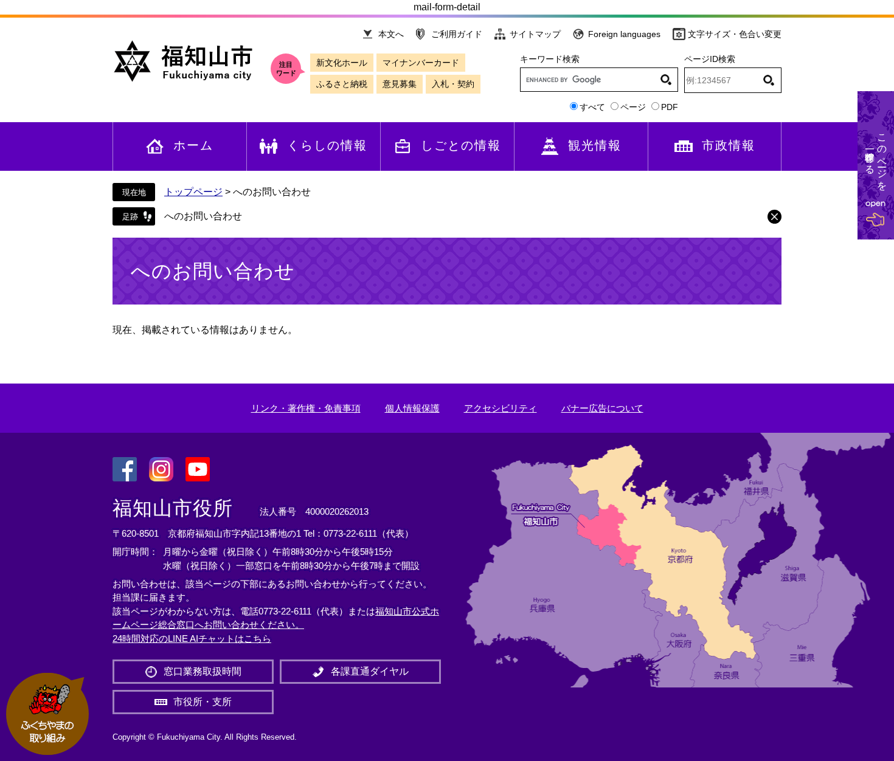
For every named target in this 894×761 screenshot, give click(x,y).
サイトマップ (535, 34)
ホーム (193, 145)
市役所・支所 (202, 702)
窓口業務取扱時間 (202, 671)
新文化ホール (341, 62)
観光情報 (595, 145)
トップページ (193, 192)
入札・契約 (453, 84)
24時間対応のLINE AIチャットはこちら (192, 638)
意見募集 (400, 84)
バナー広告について (602, 408)
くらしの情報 (327, 145)
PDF (669, 107)
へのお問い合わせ (203, 216)
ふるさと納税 (341, 84)
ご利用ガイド (456, 34)
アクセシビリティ (500, 408)
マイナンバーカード (421, 62)
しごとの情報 (461, 145)
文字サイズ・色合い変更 (734, 34)
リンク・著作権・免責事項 (306, 408)
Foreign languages (624, 34)
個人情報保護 (412, 408)
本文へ (391, 34)
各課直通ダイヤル (370, 671)
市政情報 (728, 145)
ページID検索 (709, 59)
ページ (633, 107)
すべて (592, 107)
